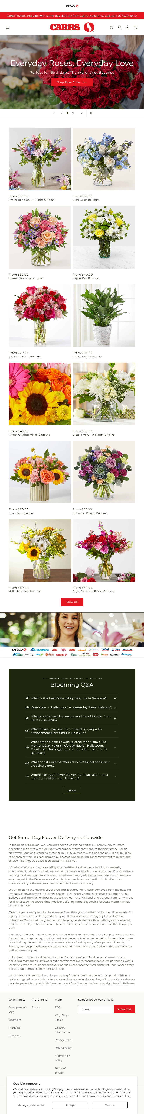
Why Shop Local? (61, 1017)
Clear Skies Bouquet (86, 199)
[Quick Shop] (112, 27)
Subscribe (124, 1009)
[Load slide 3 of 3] (73, 113)
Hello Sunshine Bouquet (25, 591)
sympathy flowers (36, 946)
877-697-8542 (127, 15)
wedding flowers (106, 938)
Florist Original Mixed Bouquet (29, 434)
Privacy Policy (120, 1096)
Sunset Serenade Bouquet (26, 278)
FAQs (58, 1007)
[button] (7, 27)
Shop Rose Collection (72, 82)
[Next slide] (81, 113)
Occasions (15, 1019)
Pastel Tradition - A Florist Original (32, 199)
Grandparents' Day (17, 1009)
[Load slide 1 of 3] (62, 113)
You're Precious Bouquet (25, 356)
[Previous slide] (54, 113)
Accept (70, 1105)
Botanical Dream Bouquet (90, 513)
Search (36, 1007)
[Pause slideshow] (90, 113)
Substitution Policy (62, 1058)
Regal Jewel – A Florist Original (93, 591)
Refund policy (63, 1048)
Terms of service (60, 1070)
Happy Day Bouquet (86, 278)
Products (14, 1027)
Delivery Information (62, 1030)
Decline (110, 1105)
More (72, 790)
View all (72, 601)
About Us (14, 1035)
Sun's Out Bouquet (21, 513)
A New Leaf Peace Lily (87, 356)
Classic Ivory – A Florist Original (94, 434)
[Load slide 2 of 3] (67, 113)
